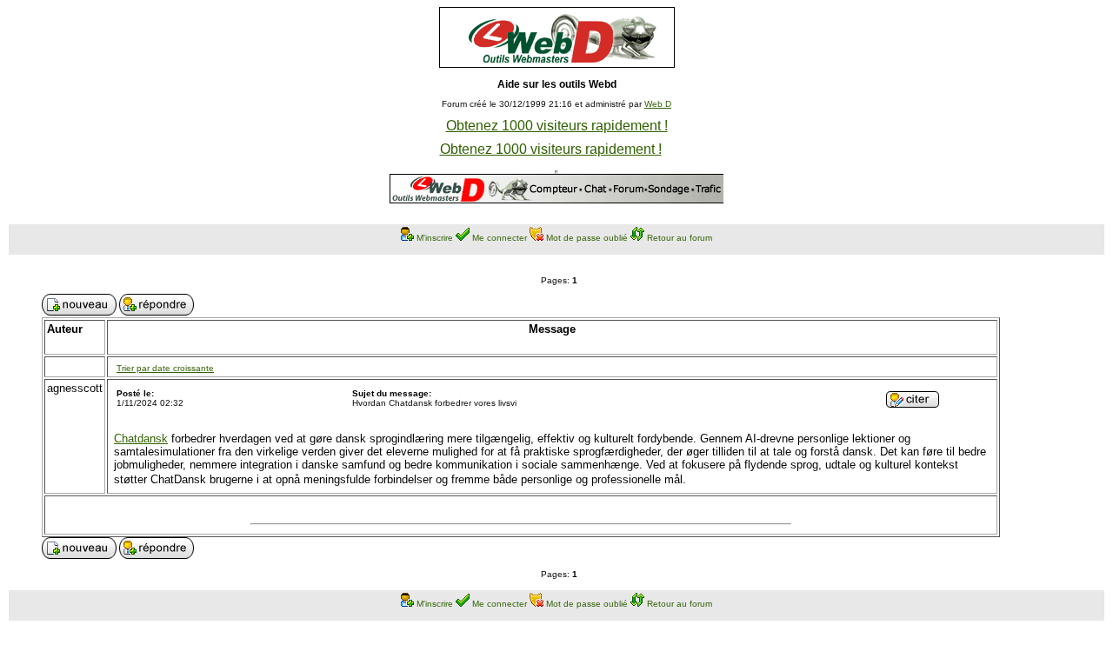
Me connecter (499, 238)
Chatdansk (141, 438)
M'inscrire (435, 238)
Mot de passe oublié (587, 238)
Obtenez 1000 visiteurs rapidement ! (557, 125)
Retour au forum (679, 238)
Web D (657, 104)
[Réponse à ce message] (912, 402)
